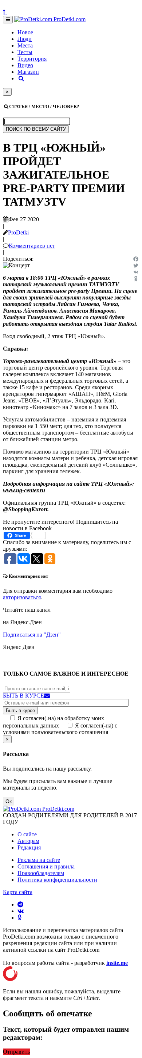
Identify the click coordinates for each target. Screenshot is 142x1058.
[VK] (136, 272)
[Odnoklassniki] (136, 278)
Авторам (28, 841)
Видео (25, 65)
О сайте (27, 834)
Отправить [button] (16, 1052)
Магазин (28, 72)
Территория (32, 59)
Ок (8, 801)
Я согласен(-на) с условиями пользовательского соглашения (60, 728)
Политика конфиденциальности (57, 879)
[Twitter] (136, 265)
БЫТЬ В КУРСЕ (23, 695)
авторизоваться (22, 597)
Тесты (24, 52)
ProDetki (18, 232)
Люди (24, 39)
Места (25, 45)
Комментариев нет (32, 245)
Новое (25, 32)
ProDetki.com (69, 19)
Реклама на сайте (38, 860)
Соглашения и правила (46, 866)
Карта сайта (17, 892)
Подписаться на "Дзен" (32, 634)
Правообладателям (40, 873)
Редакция (29, 847)
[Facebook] (136, 259)
